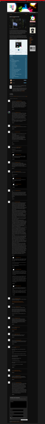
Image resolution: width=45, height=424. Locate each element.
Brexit (30, 38)
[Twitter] (25, 82)
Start (10, 12)
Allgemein (31, 37)
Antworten (13, 152)
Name (12, 410)
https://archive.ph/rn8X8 (14, 329)
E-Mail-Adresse (12, 413)
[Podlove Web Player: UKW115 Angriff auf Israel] (18, 59)
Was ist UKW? (15, 12)
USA (30, 43)
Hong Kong (31, 40)
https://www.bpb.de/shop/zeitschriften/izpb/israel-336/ (17, 301)
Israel (17, 96)
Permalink (26, 96)
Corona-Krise (31, 39)
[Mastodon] (24, 80)
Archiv (12, 12)
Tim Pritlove (15, 96)
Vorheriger (11, 14)
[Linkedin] (24, 82)
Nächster (26, 14)
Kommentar (12, 401)
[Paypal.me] (25, 80)
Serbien (30, 42)
